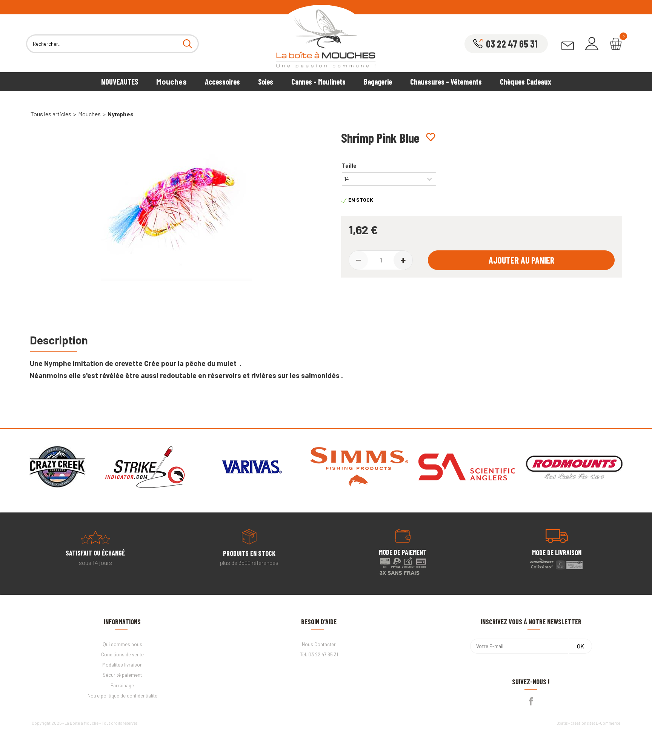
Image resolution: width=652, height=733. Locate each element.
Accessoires (222, 81)
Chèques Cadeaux (525, 81)
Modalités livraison (122, 665)
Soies (265, 81)
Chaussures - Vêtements (446, 81)
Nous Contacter (319, 644)
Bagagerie (378, 81)
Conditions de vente (122, 654)
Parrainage (122, 685)
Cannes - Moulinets (318, 81)
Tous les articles (51, 113)
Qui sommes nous (122, 644)
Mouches (171, 81)
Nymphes (121, 113)
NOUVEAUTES (119, 81)
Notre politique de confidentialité (122, 696)
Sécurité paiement (122, 675)
